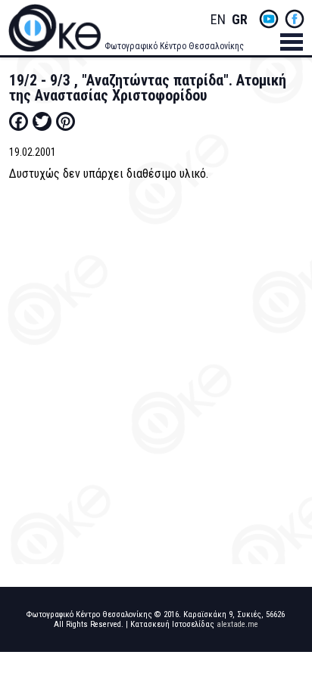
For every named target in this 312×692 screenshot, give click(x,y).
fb (294, 19)
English (218, 20)
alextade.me (237, 624)
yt (268, 19)
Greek (239, 20)
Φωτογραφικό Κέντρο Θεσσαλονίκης (174, 46)
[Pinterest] (65, 121)
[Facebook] (18, 121)
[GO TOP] (288, 646)
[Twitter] (42, 121)
